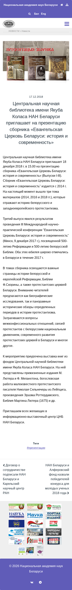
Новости (26, 31)
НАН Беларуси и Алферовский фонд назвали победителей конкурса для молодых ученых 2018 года (57, 479)
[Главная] (61, 5)
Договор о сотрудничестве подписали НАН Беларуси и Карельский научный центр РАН (14, 479)
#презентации (36, 447)
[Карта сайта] (67, 5)
